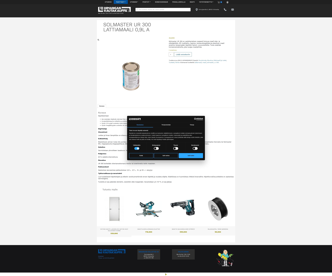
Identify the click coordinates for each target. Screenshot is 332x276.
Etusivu (108, 2)
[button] (98, 39)
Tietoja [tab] (192, 125)
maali (204, 62)
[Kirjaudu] (227, 2)
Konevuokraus (161, 2)
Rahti (192, 2)
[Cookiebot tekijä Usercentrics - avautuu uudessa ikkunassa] (195, 119)
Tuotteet (120, 2)
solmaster (210, 62)
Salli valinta (166, 155)
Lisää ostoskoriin (183, 54)
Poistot (145, 2)
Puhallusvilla (178, 2)
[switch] (156, 148)
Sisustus (210, 60)
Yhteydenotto (205, 2)
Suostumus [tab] (140, 125)
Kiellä (141, 155)
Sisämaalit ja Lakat (220, 60)
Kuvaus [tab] (101, 106)
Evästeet (101, 256)
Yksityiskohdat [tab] (166, 125)
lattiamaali (198, 62)
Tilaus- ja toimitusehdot (106, 258)
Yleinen (177, 62)
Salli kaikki (191, 155)
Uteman (133, 2)
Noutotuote (202, 60)
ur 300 (216, 62)
